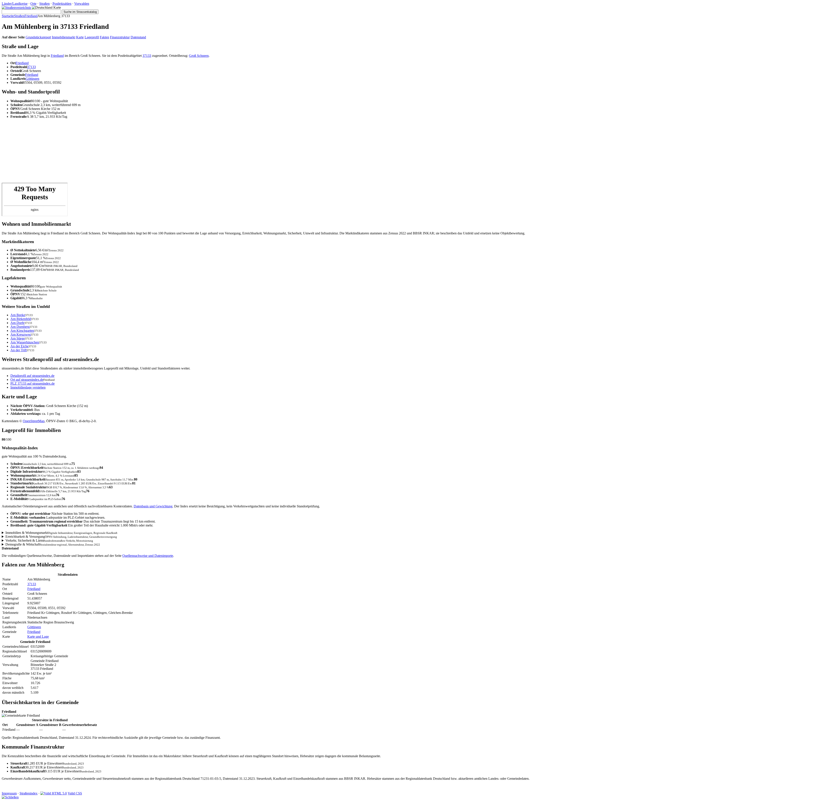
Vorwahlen (81, 3)
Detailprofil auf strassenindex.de (32, 376)
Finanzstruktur (120, 37)
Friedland (31, 16)
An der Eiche (19, 346)
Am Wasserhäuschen (24, 342)
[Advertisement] (132, 152)
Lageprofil (92, 37)
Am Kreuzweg (20, 334)
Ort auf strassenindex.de (26, 379)
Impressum (9, 793)
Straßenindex (29, 793)
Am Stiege (17, 338)
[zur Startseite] (16, 7)
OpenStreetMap (33, 421)
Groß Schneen (199, 55)
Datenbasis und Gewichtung (153, 506)
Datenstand (138, 37)
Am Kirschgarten (22, 330)
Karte (80, 37)
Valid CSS (75, 793)
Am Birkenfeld (20, 319)
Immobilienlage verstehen (28, 387)
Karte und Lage (38, 636)
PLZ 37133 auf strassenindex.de (32, 383)
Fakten (104, 37)
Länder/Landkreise (15, 3)
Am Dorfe (17, 323)
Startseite (8, 16)
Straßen (44, 3)
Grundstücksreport (38, 37)
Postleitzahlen (61, 3)
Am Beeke (17, 315)
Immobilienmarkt (63, 37)
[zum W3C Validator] (53, 793)
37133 (147, 55)
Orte (33, 3)
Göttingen (32, 78)
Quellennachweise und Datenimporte (147, 555)
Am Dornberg (20, 327)
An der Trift (18, 350)
